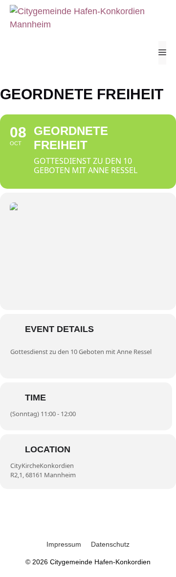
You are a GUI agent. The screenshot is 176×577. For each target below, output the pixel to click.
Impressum (63, 544)
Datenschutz (110, 544)
